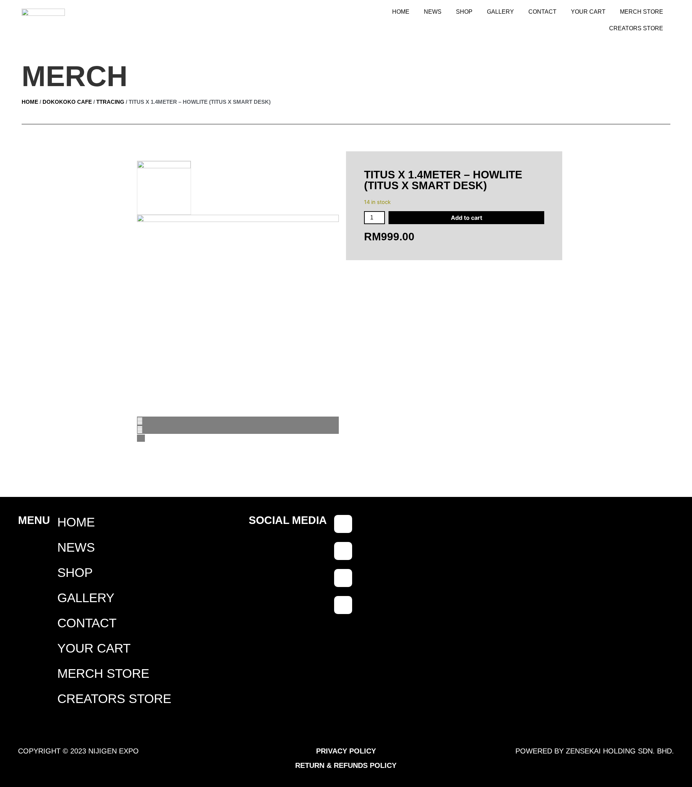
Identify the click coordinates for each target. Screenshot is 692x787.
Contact (542, 12)
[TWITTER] (343, 605)
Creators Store (636, 28)
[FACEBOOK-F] (343, 524)
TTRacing (110, 102)
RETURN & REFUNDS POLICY (345, 765)
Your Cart (588, 12)
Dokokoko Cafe (67, 102)
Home (400, 12)
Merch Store (641, 12)
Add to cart (466, 217)
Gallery (500, 12)
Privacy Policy (346, 751)
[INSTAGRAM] (343, 578)
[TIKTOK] (343, 551)
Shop (464, 12)
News (433, 12)
